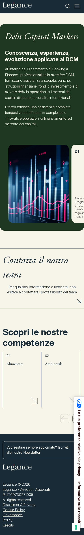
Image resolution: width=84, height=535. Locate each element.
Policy (8, 520)
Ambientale (53, 364)
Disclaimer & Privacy (19, 504)
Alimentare (14, 364)
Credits (8, 525)
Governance (13, 515)
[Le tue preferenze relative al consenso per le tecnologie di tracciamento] (76, 527)
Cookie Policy (14, 510)
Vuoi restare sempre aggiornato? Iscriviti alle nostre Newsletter (37, 450)
